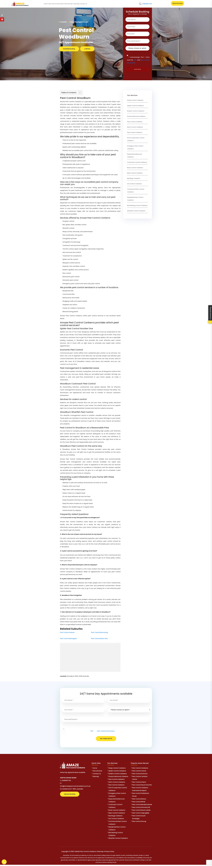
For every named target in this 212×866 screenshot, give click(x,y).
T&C (135, 60)
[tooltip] (2, 15)
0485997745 (147, 4)
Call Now (87, 49)
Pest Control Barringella (68, 639)
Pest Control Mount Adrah (141, 810)
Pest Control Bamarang (99, 632)
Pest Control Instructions (106, 731)
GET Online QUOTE (106, 738)
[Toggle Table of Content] (79, 92)
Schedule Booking (69, 49)
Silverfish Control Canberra (136, 211)
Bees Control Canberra (135, 173)
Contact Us (97, 774)
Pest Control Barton (139, 799)
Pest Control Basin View (99, 639)
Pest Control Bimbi (138, 802)
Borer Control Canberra (135, 168)
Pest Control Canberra (134, 122)
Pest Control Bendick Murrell (142, 805)
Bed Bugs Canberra (133, 178)
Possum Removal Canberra (136, 116)
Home (95, 768)
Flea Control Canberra (134, 132)
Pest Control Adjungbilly (140, 813)
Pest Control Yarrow (139, 771)
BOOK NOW (137, 69)
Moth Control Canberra (135, 127)
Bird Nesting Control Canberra (137, 205)
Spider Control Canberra (135, 106)
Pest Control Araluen (67, 632)
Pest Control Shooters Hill (141, 807)
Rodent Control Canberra (135, 111)
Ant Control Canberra (134, 184)
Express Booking (177, 3)
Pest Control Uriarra (139, 782)
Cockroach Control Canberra (137, 162)
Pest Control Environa (139, 774)
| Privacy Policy (109, 851)
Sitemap (96, 776)
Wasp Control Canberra (135, 100)
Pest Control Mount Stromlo (142, 785)
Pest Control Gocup (139, 821)
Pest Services (97, 771)
